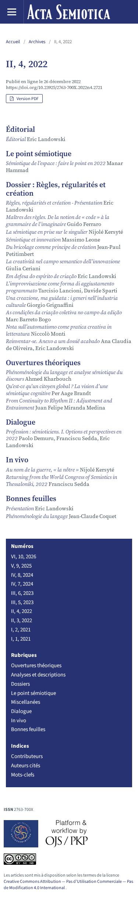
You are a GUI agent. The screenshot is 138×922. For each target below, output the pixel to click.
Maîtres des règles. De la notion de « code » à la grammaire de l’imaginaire (57, 220)
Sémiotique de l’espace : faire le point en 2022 (56, 163)
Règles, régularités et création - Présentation (54, 202)
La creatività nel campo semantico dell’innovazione (63, 261)
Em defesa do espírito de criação (42, 276)
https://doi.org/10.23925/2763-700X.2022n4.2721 (54, 87)
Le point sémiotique (33, 693)
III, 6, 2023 (22, 593)
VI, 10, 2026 (23, 556)
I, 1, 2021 (21, 638)
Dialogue (21, 711)
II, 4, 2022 (21, 611)
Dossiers (20, 684)
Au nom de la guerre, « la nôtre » (43, 469)
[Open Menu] (12, 12)
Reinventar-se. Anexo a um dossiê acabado (53, 341)
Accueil (13, 41)
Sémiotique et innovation (34, 239)
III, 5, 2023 (22, 602)
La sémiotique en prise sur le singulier (47, 232)
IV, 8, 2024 (22, 575)
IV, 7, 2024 (22, 583)
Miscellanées (25, 702)
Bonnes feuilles (28, 729)
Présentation (20, 508)
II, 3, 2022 (21, 620)
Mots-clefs (22, 774)
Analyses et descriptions (38, 674)
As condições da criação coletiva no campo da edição (64, 312)
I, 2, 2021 (21, 629)
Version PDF (24, 98)
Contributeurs (27, 756)
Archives (37, 41)
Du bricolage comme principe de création (51, 247)
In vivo (18, 720)
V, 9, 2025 (21, 565)
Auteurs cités (25, 765)
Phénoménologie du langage (37, 516)
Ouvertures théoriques (36, 665)
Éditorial (16, 139)
